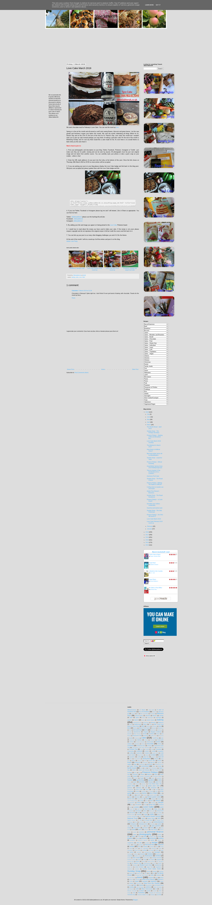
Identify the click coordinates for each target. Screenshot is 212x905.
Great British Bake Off (154, 783)
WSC (160, 890)
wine (160, 889)
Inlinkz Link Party (72, 241)
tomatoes (158, 875)
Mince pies (152, 810)
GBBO (160, 780)
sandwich (139, 852)
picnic (159, 834)
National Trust (132, 818)
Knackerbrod (140, 798)
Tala (146, 873)
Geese (129, 782)
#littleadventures (131, 709)
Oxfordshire (137, 827)
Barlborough (137, 724)
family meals (131, 768)
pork (144, 836)
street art (129, 867)
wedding (131, 887)
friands (136, 778)
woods (148, 890)
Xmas (128, 892)
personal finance (155, 832)
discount (140, 760)
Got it (158, 5)
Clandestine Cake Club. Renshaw (140, 747)
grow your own (154, 786)
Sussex (155, 871)
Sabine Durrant (154, 564)
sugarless (158, 867)
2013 (147, 545)
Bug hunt (161, 735)
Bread (144, 733)
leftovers (158, 800)
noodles (141, 822)
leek (147, 800)
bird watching (137, 730)
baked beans (150, 720)
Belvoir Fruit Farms (144, 728)
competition (158, 749)
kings (143, 797)
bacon (136, 720)
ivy (161, 793)
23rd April (151, 709)
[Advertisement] (106, 44)
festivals (129, 772)
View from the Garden (152, 883)
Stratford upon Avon (146, 865)
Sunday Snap (134, 871)
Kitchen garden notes (154, 797)
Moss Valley (159, 812)
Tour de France (131, 877)
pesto (134, 834)
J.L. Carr (152, 572)
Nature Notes (151, 818)
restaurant (160, 844)
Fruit (147, 778)
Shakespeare (149, 856)
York (134, 892)
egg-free (159, 762)
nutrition (159, 824)
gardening (140, 780)
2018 (147, 532)
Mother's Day (130, 814)
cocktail (147, 749)
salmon (131, 852)
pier (128, 836)
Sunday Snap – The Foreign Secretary (153, 431)
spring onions (150, 861)
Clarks (153, 747)
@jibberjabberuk (77, 217)
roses (160, 848)
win (156, 889)
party (157, 827)
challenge (139, 740)
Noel (136, 822)
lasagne (160, 798)
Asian (143, 717)
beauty (148, 726)
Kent (130, 797)
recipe (155, 842)
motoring (139, 814)
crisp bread (140, 755)
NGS (159, 818)
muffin (145, 814)
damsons (153, 756)
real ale (139, 843)
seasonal (129, 855)
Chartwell (152, 740)
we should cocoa (158, 885)
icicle (156, 791)
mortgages (151, 812)
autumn (129, 720)
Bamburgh (146, 722)
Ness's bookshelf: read (160, 552)
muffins (152, 814)
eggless (129, 764)
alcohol (133, 713)
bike (130, 730)
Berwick (154, 728)
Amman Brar (153, 589)
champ (146, 740)
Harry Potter (139, 789)
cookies (147, 751)
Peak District (154, 829)
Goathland (130, 783)
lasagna (153, 798)
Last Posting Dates (132, 800)
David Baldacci (154, 581)
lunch (161, 807)
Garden (130, 780)
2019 (147, 412)
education (145, 762)
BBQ (143, 726)
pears (134, 832)
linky (145, 804)
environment (145, 766)
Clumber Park (133, 749)
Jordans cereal (153, 795)
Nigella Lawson (131, 820)
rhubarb (145, 846)
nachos (141, 816)
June (148, 417)
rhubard (152, 846)
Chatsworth (160, 740)
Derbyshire (146, 758)
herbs (147, 789)
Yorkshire (141, 892)
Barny (145, 724)
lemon (139, 802)
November (152, 824)
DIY (145, 760)
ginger (134, 782)
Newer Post (70, 369)
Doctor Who (152, 760)
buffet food (153, 735)
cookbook (139, 751)
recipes (135, 844)
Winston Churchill (131, 890)
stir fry (154, 863)
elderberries (142, 764)
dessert (156, 758)
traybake (151, 877)
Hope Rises (152, 579)
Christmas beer (141, 745)
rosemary (153, 848)
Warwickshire (149, 885)
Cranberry (147, 753)
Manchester (148, 809)
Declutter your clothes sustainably (153, 504)
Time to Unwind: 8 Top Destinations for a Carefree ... (153, 472)
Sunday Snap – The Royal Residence (155, 496)
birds (146, 730)
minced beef (160, 810)
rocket (136, 848)
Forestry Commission (144, 776)
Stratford (135, 865)
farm (141, 768)
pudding (160, 838)
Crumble (161, 755)
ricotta (161, 846)
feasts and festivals (144, 770)
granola (144, 783)
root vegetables (144, 848)
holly (157, 789)
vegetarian (153, 881)
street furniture (139, 867)
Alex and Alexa (144, 713)
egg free (152, 762)
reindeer (141, 844)
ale (137, 713)
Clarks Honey (160, 747)
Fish (128, 774)
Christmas (130, 745)
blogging (145, 731)
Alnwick (155, 715)
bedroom (154, 726)
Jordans (145, 795)
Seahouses (159, 854)
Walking (141, 885)
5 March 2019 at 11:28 (85, 290)
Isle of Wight (153, 793)
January (149, 529)
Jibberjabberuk (78, 219)
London (136, 807)
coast (141, 749)
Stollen (160, 863)
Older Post (135, 369)
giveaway (142, 782)
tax (149, 873)
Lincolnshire (138, 804)
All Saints (152, 713)
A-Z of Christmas (144, 711)
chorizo (159, 743)
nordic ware (148, 822)
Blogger (135, 900)
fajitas (153, 766)
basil (150, 724)
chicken (158, 742)
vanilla (131, 881)
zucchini (159, 894)
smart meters (146, 857)
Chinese (129, 743)
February (150, 526)
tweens (131, 879)
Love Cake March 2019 (154, 519)
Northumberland (158, 822)
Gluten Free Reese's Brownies (153, 491)
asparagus (150, 717)
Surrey (148, 871)
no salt (140, 820)
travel (139, 877)
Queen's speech (142, 840)
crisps (147, 755)
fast (145, 768)
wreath (154, 890)
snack (139, 859)
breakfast (151, 733)
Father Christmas (152, 768)
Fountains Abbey (157, 776)
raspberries (130, 842)
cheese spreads (140, 741)
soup (145, 859)
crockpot (153, 755)
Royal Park (137, 850)
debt (131, 758)
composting (130, 751)
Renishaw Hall (149, 844)
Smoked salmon (131, 859)
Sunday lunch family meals (152, 869)
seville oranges (138, 855)
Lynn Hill (132, 809)
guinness (129, 787)
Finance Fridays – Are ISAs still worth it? (155, 515)
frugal (141, 778)
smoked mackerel (157, 857)
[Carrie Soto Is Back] (147, 559)
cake (77, 277)
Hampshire (154, 787)
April (148, 422)
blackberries (137, 731)
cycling (139, 756)
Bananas (153, 722)
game (152, 778)
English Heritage (133, 766)
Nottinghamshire (143, 824)
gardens (151, 780)
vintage (129, 885)
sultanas (129, 868)
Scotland (150, 854)
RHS (139, 846)
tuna (156, 877)
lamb (147, 798)
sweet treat (140, 873)
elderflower (150, 764)
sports (137, 861)
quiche (152, 840)
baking (73, 277)
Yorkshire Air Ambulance (155, 892)
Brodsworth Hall (136, 735)
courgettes (160, 751)
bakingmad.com (137, 722)
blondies (129, 733)
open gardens (156, 826)
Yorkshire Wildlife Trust (143, 894)
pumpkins (132, 840)
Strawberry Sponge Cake (77, 268)
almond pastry (139, 715)
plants (133, 836)
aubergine (158, 717)
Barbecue (160, 722)
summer (137, 868)
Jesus (133, 795)
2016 (147, 537)
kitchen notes (131, 798)
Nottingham (133, 824)
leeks (151, 800)
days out (160, 757)
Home (103, 369)
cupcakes (132, 756)
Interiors (144, 793)
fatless (134, 770)
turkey (161, 877)
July (148, 414)
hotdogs (144, 791)
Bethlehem (160, 728)
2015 (147, 540)
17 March (142, 709)
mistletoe (144, 812)
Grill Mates (142, 785)
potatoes (130, 838)
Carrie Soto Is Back (154, 554)
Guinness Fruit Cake (153, 476)
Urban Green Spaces (148, 879)
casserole (132, 740)
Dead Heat (152, 563)
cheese (131, 741)
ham (146, 787)
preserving (153, 838)
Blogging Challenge (156, 731)
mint (138, 812)
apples (137, 717)
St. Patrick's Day (136, 863)
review (132, 846)
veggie (161, 881)
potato (159, 836)
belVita (135, 728)
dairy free (146, 756)
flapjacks (149, 774)
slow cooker (136, 857)
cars (162, 738)
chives (143, 743)
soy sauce (151, 859)
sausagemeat (147, 852)
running (144, 850)
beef (160, 726)
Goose (137, 783)
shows (129, 857)
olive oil (141, 825)
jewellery (139, 795)
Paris (151, 827)
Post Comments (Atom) (81, 372)
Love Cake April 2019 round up (112, 269)
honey (137, 791)
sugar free (150, 867)
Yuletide (153, 894)
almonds (148, 715)
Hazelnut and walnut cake (154, 508)
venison (131, 883)
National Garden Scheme (153, 816)
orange (129, 827)
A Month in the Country (156, 571)
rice (157, 846)
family (159, 766)
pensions (141, 832)
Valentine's (160, 879)
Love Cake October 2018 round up (94, 269)
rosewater (129, 850)
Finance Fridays (150, 772)
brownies (146, 735)
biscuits (129, 731)
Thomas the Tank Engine (141, 875)
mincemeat (132, 812)
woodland (141, 890)
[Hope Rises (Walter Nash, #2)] (147, 583)
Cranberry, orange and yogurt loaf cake (130, 269)
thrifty (152, 875)
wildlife (137, 889)
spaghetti (159, 859)
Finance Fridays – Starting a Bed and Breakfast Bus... (155, 437)
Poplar (139, 836)
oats (128, 825)
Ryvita (157, 850)
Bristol (157, 733)
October (134, 825)
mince (145, 810)
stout (128, 865)
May (148, 419)
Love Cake (113, 225)
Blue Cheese (137, 733)
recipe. (129, 844)
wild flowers (130, 889)
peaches (146, 829)
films (135, 772)
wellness (148, 887)
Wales (135, 885)
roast (130, 848)
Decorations (137, 758)
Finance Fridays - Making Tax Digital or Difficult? (154, 483)
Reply (73, 298)
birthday (160, 730)
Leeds (141, 800)
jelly (128, 795)
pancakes (145, 827)
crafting (131, 753)
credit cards (155, 753)
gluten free (158, 782)
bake (143, 720)
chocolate (150, 744)
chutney (149, 745)
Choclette (75, 290)
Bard (131, 724)
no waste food (148, 820)
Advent (154, 711)
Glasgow (150, 782)
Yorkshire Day (131, 894)
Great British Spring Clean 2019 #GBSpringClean (155, 466)
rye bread (151, 850)
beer (128, 728)
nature (143, 818)
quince (159, 840)
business (137, 738)
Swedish (161, 871)
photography (145, 834)
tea (154, 873)
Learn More (149, 5)
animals (161, 715)
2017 (147, 535)
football (135, 776)
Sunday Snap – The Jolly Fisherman (154, 511)
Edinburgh (137, 762)
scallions (136, 854)
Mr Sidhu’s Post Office (155, 587)
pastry (140, 829)
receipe (147, 842)
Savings (129, 854)
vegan (137, 881)
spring (143, 861)
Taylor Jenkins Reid (155, 556)
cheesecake (150, 741)
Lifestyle (160, 802)
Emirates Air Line (159, 764)
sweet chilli (132, 873)
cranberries (139, 753)
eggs (135, 764)
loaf (130, 807)
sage (162, 850)
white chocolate (158, 887)
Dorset (159, 760)
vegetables (145, 881)
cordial (153, 751)
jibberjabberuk (78, 221)
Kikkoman (137, 797)
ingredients (137, 793)
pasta (133, 829)
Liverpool (161, 804)
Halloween (138, 787)
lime (132, 804)
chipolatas (136, 743)
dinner (133, 760)
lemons (146, 802)
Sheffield (158, 856)
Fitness (143, 774)
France (129, 778)
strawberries (158, 865)
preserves (144, 838)
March (149, 424)
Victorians (138, 883)
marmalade (130, 810)
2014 (147, 542)
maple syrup (157, 809)
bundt (130, 738)
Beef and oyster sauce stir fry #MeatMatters (154, 454)
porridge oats (152, 836)
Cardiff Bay (155, 738)
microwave (138, 810)
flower (156, 774)
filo (139, 772)
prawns (137, 838)
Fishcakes (135, 774)
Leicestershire (130, 802)
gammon (159, 778)
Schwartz (142, 854)
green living (131, 786)
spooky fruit (130, 861)
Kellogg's (161, 795)
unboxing (137, 879)
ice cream (150, 791)
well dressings (139, 887)
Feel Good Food (156, 770)
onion (147, 825)
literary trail (151, 804)
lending (153, 802)
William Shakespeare (147, 889)
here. (117, 127)
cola (152, 749)
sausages (157, 852)
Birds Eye (153, 730)
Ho (152, 789)
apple (131, 717)
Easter (129, 762)
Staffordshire (147, 863)
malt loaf (139, 809)
